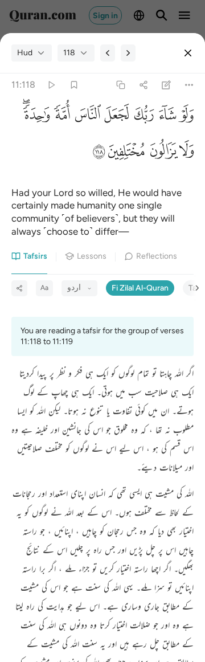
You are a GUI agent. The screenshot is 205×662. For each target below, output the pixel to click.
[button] (185, 118)
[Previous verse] (107, 53)
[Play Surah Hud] (51, 85)
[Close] (188, 53)
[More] (189, 85)
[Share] (143, 85)
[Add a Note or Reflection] (167, 85)
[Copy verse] (120, 85)
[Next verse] (128, 53)
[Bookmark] (74, 85)
